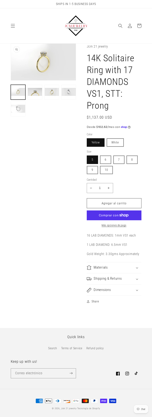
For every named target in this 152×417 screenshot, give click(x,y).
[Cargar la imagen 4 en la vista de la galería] (68, 92)
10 (106, 170)
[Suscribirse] (71, 373)
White (115, 142)
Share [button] (95, 301)
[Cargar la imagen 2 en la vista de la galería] (35, 92)
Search (52, 348)
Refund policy (95, 348)
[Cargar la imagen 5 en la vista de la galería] (18, 109)
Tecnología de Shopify (88, 408)
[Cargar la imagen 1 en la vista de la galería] (18, 92)
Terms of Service (71, 348)
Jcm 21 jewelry (69, 408)
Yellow (96, 142)
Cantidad (92, 179)
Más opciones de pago (114, 225)
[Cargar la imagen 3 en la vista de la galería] (51, 92)
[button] (13, 26)
